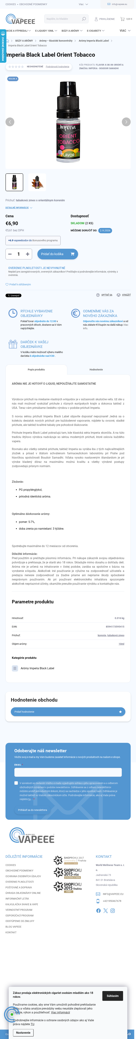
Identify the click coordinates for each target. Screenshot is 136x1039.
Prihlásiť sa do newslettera (32, 810)
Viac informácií (60, 1012)
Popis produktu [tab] (36, 369)
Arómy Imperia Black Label (37, 668)
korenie (102, 635)
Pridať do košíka (52, 254)
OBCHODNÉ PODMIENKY (33, 4)
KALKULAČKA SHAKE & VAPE (21, 904)
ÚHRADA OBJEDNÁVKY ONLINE (23, 893)
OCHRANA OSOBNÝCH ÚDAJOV (23, 876)
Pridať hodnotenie (24, 711)
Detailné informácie (17, 207)
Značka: (99, 68)
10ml (121, 643)
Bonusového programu (45, 240)
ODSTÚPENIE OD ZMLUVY (19, 921)
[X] (105, 910)
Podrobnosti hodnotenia (57, 66)
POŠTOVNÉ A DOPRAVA (18, 887)
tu (29, 799)
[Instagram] (112, 910)
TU (32, 1024)
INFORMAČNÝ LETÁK (17, 898)
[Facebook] (98, 910)
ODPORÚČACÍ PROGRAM (19, 915)
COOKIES (10, 4)
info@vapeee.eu (113, 894)
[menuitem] (18, 30)
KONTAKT (10, 932)
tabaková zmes (115, 635)
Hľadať (84, 18)
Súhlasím (113, 996)
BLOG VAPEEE (13, 926)
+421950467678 (112, 901)
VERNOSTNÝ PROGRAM (18, 909)
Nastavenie (23, 1032)
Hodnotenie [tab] (96, 369)
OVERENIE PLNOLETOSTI (19, 881)
